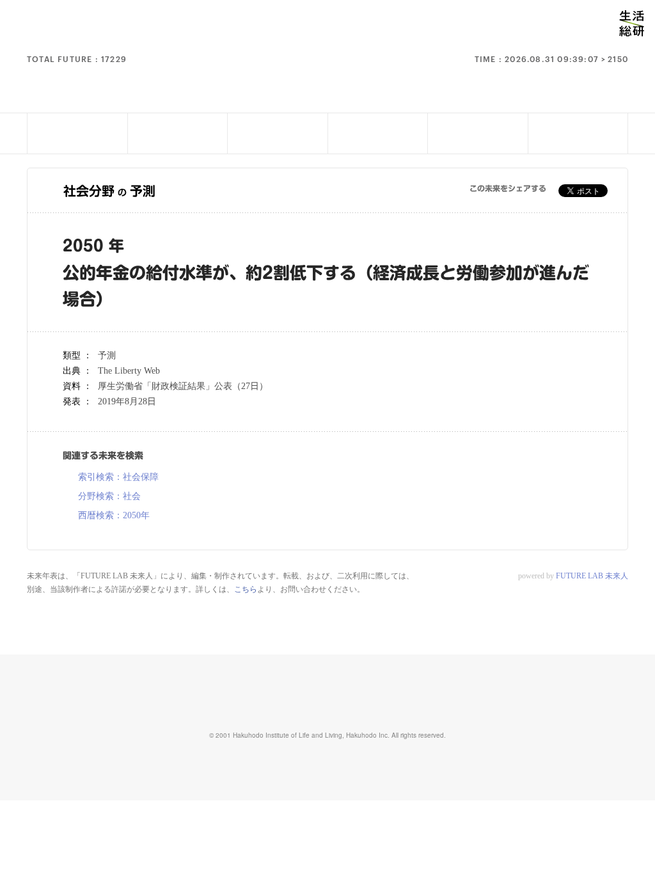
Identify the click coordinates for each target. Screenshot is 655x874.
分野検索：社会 (109, 496)
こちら (245, 589)
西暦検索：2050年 (114, 515)
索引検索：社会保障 (118, 477)
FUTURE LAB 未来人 (592, 575)
